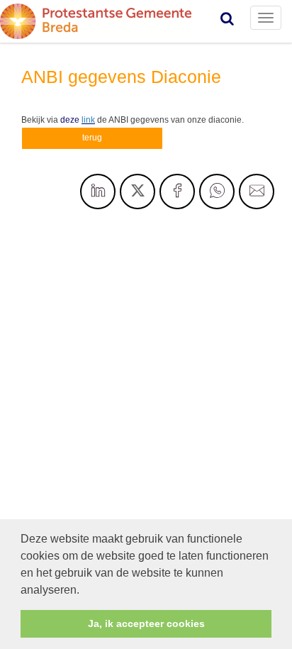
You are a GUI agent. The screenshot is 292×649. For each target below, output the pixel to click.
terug (92, 138)
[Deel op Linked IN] (98, 191)
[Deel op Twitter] (137, 191)
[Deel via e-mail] (256, 191)
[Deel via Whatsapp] (217, 191)
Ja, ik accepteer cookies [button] (146, 623)
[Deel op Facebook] (177, 191)
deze (77, 120)
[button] (84, 591)
